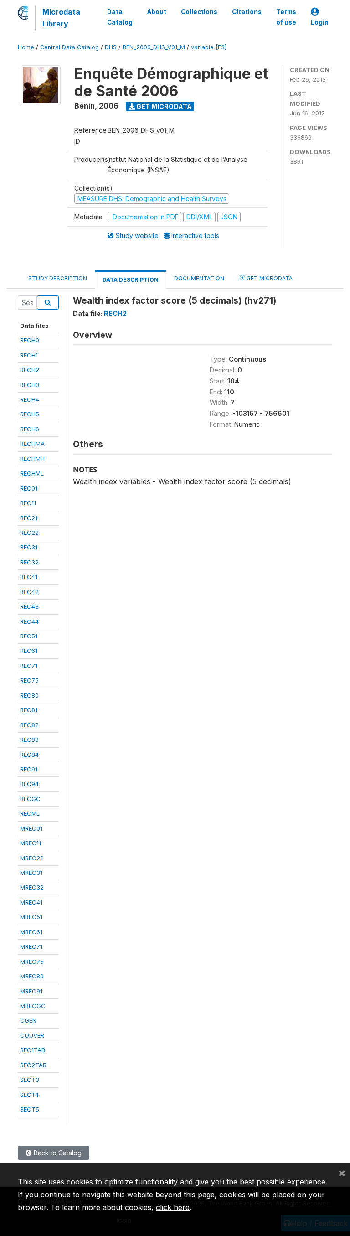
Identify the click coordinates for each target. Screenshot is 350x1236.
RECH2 (29, 369)
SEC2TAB (33, 1065)
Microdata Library (61, 17)
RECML (30, 813)
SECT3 (29, 1079)
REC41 (28, 576)
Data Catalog (120, 17)
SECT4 (29, 1094)
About (156, 12)
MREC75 (32, 961)
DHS (111, 47)
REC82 (29, 725)
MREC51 (31, 917)
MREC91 (31, 991)
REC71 (28, 665)
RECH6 (29, 429)
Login (320, 22)
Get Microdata (163, 106)
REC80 (29, 695)
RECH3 (29, 384)
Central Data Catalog (69, 47)
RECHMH (32, 458)
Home (26, 47)
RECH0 (29, 340)
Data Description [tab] (131, 279)
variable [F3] (208, 47)
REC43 (29, 606)
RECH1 (29, 355)
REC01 (28, 488)
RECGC (30, 798)
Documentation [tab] (199, 278)
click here (173, 1207)
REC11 (28, 503)
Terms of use (286, 17)
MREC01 (31, 828)
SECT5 (29, 1109)
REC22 (29, 532)
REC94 (29, 783)
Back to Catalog (57, 1153)
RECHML (32, 473)
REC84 (29, 754)
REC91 (28, 769)
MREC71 (31, 946)
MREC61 (31, 932)
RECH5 (29, 414)
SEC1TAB (32, 1050)
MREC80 (32, 976)
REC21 (28, 518)
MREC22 (32, 858)
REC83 (29, 739)
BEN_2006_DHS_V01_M (154, 47)
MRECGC (33, 1005)
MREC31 (31, 872)
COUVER (32, 1035)
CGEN (28, 1020)
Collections (199, 12)
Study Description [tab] (57, 278)
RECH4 (29, 399)
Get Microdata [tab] (269, 278)
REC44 (29, 621)
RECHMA (32, 443)
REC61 (28, 650)
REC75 (29, 680)
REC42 (29, 591)
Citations (247, 12)
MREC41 (31, 902)
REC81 (28, 710)
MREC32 (32, 887)
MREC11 (30, 843)
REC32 (29, 562)
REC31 (28, 547)
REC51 (28, 636)
